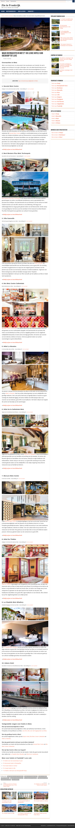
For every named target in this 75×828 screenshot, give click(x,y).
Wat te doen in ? (57, 132)
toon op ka (30, 88)
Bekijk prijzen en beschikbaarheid (12, 149)
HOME (3, 11)
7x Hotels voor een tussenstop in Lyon (13, 760)
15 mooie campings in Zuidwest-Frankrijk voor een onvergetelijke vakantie (66, 66)
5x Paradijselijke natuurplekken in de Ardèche (65, 33)
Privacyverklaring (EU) (61, 825)
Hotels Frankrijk (9, 15)
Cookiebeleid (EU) (51, 825)
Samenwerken (13, 1)
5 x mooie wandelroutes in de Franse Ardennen (66, 19)
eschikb (15, 214)
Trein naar (56, 83)
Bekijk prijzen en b (8, 214)
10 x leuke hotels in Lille (9, 768)
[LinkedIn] (63, 1)
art (33, 88)
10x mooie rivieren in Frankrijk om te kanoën (66, 45)
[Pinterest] (62, 1)
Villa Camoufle (38, 263)
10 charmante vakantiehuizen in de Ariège (65, 27)
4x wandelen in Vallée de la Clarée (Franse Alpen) (40, 784)
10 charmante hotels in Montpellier (12, 763)
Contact (7, 1)
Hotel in (55, 114)
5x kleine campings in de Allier (66, 70)
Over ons (3, 1)
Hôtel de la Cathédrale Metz (31, 776)
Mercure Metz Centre (10, 521)
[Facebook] (60, 1)
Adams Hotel (7, 708)
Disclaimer (43, 825)
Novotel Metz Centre (14, 133)
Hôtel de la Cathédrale (30, 454)
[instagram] (64, 1)
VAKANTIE (30, 11)
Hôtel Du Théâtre (6, 584)
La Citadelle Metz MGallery (10, 647)
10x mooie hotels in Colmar (10, 765)
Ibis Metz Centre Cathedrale (9, 328)
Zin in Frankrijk (10, 5)
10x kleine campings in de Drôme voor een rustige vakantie (66, 59)
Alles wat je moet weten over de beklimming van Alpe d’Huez (66, 39)
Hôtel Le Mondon (10, 393)
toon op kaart (27, 156)
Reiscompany (27, 825)
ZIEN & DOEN (21, 11)
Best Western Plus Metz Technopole (11, 198)
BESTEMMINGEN (11, 11)
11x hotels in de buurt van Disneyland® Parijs (15, 770)
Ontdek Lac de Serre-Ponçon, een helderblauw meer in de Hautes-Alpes (10, 784)
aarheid (20, 214)
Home (2, 15)
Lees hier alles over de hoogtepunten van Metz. (34, 731)
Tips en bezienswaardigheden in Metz (28, 81)
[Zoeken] (73, 1)
